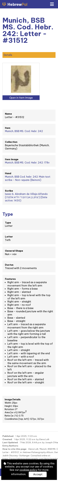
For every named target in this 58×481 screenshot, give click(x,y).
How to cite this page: (14, 449)
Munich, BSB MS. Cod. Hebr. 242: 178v (27, 162)
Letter (9, 236)
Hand (8, 173)
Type (8, 222)
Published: (8, 436)
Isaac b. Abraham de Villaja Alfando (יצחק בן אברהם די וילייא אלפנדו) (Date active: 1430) (26, 197)
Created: (7, 439)
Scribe (9, 190)
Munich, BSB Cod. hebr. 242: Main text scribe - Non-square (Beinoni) (27, 178)
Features (10, 278)
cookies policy (28, 469)
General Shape (14, 250)
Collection (11, 141)
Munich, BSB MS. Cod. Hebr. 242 (24, 131)
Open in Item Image (21, 97)
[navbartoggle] (52, 4)
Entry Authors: (10, 445)
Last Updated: (10, 442)
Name (8, 113)
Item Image (11, 159)
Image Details (13, 399)
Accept (37, 474)
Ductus (9, 264)
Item (7, 127)
